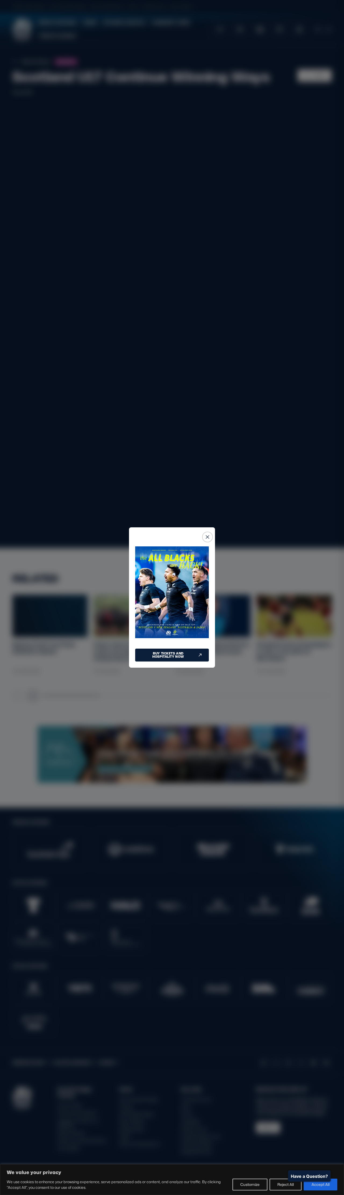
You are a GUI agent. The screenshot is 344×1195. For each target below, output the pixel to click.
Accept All (320, 1184)
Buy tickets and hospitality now (168, 655)
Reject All (285, 1184)
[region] (172, 1179)
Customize (250, 1184)
